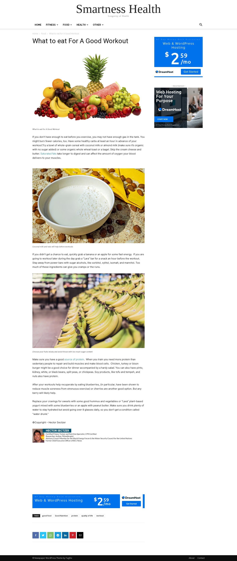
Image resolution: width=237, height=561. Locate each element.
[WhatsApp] (50, 535)
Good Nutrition (61, 515)
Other (97, 25)
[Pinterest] (72, 535)
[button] (201, 25)
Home (38, 25)
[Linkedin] (65, 535)
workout (100, 515)
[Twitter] (43, 535)
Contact (201, 558)
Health (81, 25)
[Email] (80, 535)
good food (46, 515)
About (191, 558)
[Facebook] (35, 535)
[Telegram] (58, 535)
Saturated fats (48, 153)
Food (66, 25)
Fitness (51, 25)
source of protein (74, 359)
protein (74, 515)
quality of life (87, 515)
